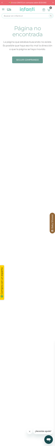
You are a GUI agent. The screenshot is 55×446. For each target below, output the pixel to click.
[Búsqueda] (51, 16)
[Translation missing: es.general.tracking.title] (9, 9)
